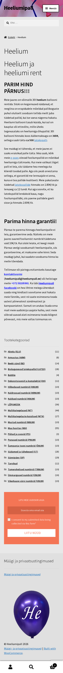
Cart (48, 664)
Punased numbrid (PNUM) (22, 439)
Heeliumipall (18, 7)
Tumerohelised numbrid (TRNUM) (26, 469)
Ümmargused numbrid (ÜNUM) (24, 475)
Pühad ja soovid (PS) (19, 434)
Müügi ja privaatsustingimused (22, 574)
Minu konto (10, 667)
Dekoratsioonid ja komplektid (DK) (27, 381)
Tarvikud (13, 463)
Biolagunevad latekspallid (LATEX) (27, 369)
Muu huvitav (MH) (17, 428)
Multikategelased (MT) (20, 410)
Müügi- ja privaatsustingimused (22, 648)
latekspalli (40, 140)
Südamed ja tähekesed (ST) (23, 451)
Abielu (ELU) (14, 351)
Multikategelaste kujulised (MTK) (26, 416)
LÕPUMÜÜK (14, 404)
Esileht (11, 37)
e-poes (14, 157)
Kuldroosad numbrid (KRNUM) (24, 392)
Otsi (31, 667)
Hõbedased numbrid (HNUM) (23, 386)
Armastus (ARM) (16, 357)
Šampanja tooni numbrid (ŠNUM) (26, 445)
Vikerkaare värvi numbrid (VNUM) (26, 481)
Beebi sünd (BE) (16, 363)
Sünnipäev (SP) (16, 457)
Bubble (11, 375)
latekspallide (22, 184)
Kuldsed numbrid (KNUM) (21, 398)
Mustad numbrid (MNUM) (21, 422)
